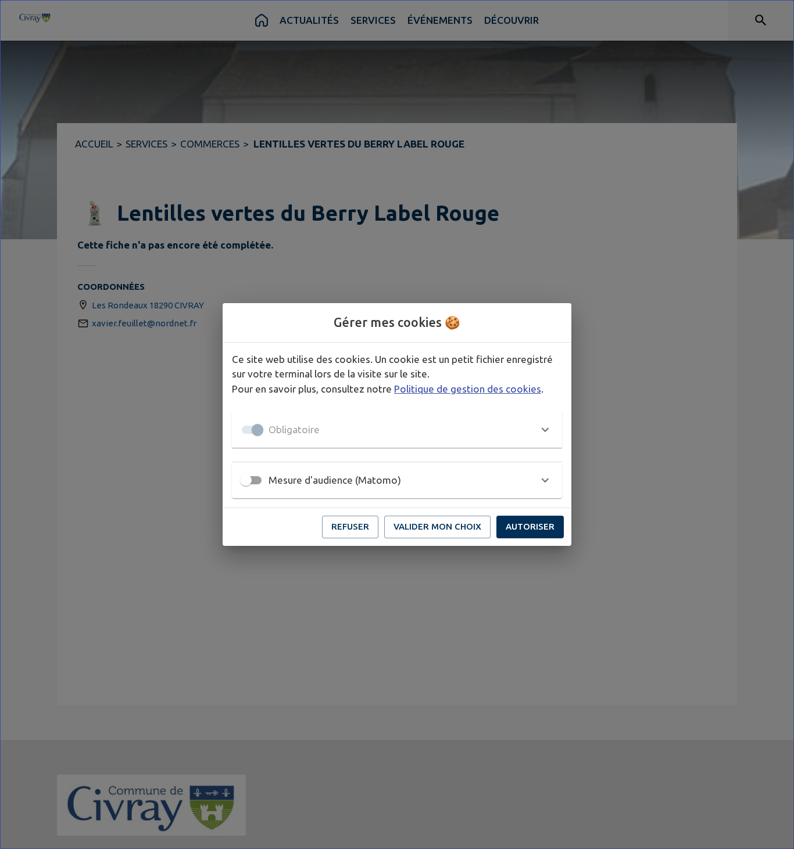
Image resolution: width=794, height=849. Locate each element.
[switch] (246, 480)
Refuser (350, 526)
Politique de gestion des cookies (467, 388)
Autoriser (530, 526)
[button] (397, 430)
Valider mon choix (437, 526)
